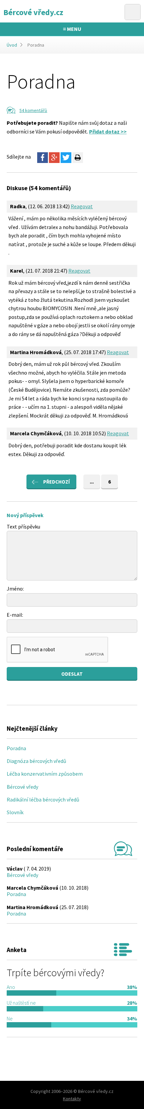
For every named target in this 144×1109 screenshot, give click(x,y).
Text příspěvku (23, 526)
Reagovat (82, 206)
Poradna (16, 748)
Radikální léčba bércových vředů (43, 799)
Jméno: (15, 588)
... (92, 482)
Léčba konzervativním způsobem (45, 773)
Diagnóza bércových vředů (36, 761)
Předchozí (56, 482)
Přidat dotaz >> (108, 131)
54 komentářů (33, 110)
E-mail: (15, 614)
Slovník (15, 812)
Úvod (12, 45)
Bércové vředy (22, 786)
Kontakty (72, 1099)
